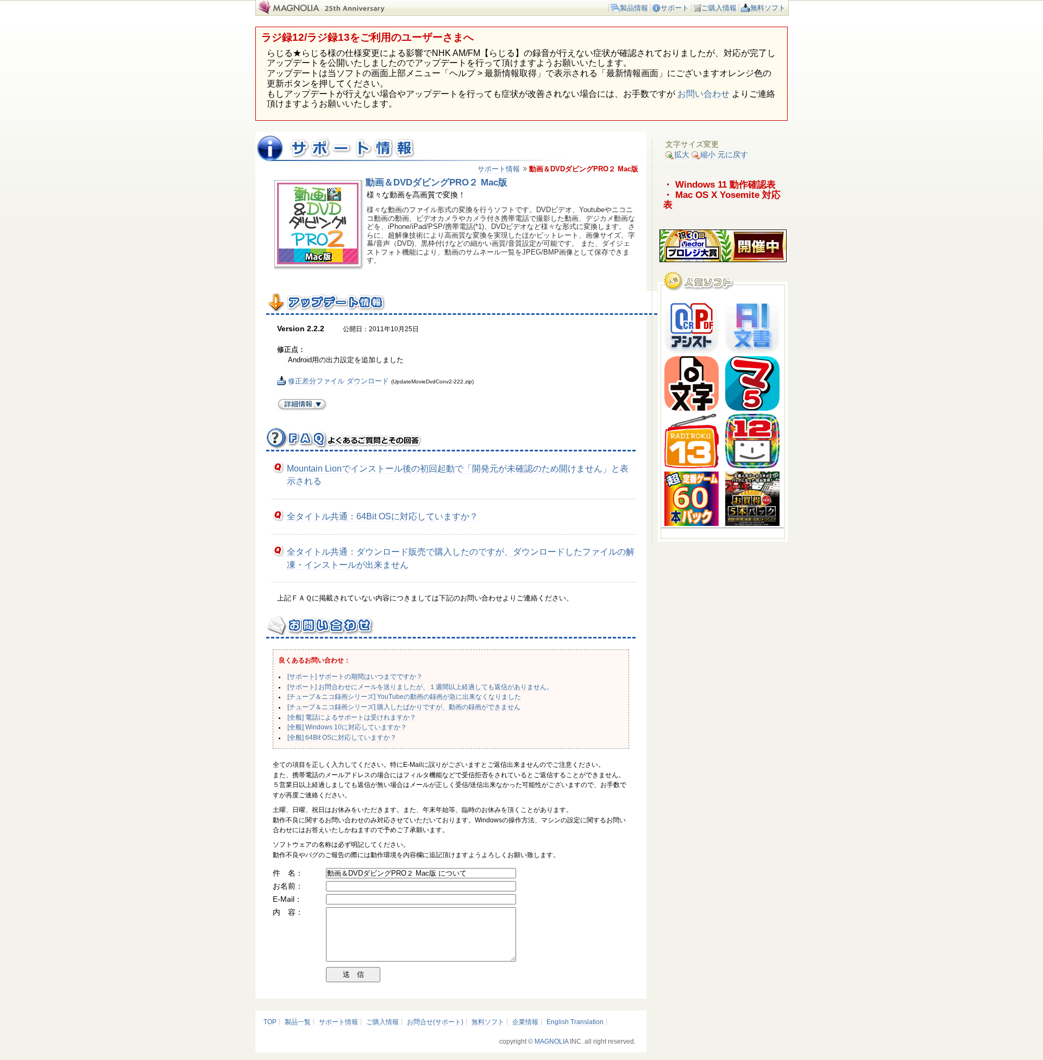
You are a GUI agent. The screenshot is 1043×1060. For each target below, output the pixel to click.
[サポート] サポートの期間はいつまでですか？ (355, 676)
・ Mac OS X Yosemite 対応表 (722, 199)
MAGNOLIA (551, 1041)
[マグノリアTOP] (287, 12)
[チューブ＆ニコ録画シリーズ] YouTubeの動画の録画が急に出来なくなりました (404, 696)
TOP (270, 1022)
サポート (675, 8)
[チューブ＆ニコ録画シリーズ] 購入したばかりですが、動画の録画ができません (403, 707)
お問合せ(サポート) (435, 1022)
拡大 (681, 154)
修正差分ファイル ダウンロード (338, 381)
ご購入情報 (719, 8)
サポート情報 (498, 169)
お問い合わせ (703, 93)
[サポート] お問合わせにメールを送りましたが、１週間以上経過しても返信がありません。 (420, 687)
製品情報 (634, 8)
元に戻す (733, 154)
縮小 (707, 154)
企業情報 (525, 1022)
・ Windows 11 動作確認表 (719, 184)
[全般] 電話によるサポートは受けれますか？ (351, 717)
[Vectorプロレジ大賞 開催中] (723, 259)
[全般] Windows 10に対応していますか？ (347, 727)
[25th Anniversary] (361, 12)
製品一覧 (298, 1022)
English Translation (575, 1022)
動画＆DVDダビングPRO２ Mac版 (436, 182)
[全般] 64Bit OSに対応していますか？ (342, 737)
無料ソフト (768, 8)
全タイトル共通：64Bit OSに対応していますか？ (382, 516)
